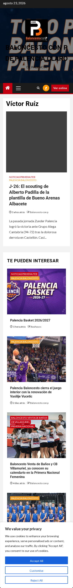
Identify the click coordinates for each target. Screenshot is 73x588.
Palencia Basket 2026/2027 (30, 320)
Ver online (60, 88)
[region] (36, 555)
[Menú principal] (18, 88)
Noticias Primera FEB (22, 177)
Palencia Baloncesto (22, 180)
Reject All (36, 580)
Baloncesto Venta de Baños (29, 417)
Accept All (36, 561)
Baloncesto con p (39, 212)
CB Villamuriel (20, 422)
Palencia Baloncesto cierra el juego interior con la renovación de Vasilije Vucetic (35, 392)
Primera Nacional (22, 426)
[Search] (38, 88)
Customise (36, 570)
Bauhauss (36, 326)
